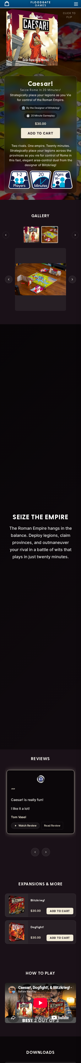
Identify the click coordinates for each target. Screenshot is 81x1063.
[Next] (75, 235)
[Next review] (46, 852)
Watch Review (27, 825)
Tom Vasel (18, 817)
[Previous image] (8, 279)
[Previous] (5, 235)
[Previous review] (35, 852)
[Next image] (72, 279)
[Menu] (76, 4)
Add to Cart (40, 133)
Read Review (52, 825)
